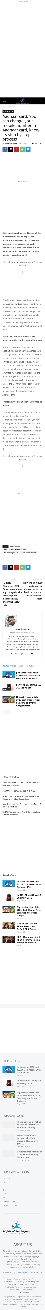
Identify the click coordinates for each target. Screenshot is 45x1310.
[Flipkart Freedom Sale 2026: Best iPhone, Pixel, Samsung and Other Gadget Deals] (8, 700)
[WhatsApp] (22, 149)
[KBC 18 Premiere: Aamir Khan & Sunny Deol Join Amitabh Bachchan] (8, 940)
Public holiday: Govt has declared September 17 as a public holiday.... (29, 1124)
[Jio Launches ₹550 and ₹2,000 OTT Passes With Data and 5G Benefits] (8, 675)
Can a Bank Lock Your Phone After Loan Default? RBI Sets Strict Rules (21, 805)
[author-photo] (22, 621)
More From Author (26, 665)
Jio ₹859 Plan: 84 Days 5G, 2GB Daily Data (28, 686)
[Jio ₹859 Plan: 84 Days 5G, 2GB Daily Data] (8, 687)
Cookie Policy (19, 1282)
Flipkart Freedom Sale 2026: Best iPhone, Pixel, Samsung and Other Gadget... (29, 911)
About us (17, 1279)
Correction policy (32, 1282)
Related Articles (9, 665)
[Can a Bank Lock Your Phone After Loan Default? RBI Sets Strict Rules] (8, 926)
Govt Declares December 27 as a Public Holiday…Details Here (29, 1154)
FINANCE (12, 107)
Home (4, 107)
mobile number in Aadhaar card (15, 550)
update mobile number (28, 553)
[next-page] (8, 712)
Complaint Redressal (22, 1292)
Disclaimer (13, 1284)
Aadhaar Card (15, 547)
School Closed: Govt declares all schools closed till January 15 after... (27, 1139)
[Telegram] (28, 149)
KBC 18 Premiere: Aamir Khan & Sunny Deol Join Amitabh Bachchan (21, 813)
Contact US (8, 1282)
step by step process (11, 553)
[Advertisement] (22, 25)
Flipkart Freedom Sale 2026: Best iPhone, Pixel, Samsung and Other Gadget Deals (28, 701)
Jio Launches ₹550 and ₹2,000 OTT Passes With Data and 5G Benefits (28, 675)
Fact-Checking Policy (12, 1287)
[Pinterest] (16, 149)
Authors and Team (29, 1279)
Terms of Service (27, 1290)
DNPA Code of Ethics (26, 1284)
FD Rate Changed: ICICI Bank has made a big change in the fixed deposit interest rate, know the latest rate (12, 593)
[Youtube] (33, 653)
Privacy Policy (14, 1290)
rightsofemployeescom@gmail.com (27, 1272)
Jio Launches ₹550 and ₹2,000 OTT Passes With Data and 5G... (29, 884)
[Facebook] (5, 149)
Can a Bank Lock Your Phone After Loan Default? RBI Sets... (27, 926)
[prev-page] (4, 712)
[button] (4, 100)
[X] (10, 149)
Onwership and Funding (29, 1287)
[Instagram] (17, 653)
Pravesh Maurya (11, 143)
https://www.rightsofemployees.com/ (22, 633)
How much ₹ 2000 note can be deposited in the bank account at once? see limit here (32, 590)
